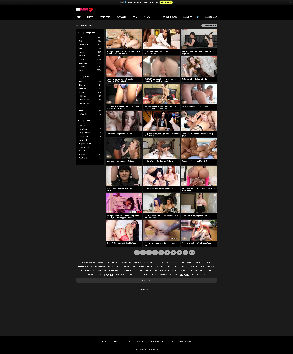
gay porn (210, 267)
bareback (120, 275)
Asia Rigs (90, 125)
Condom (90, 67)
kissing (182, 271)
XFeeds (90, 110)
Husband (90, 52)
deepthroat (126, 271)
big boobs (170, 263)
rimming (183, 267)
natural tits (87, 271)
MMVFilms (90, 89)
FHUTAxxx (90, 96)
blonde (137, 263)
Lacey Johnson (90, 133)
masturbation (98, 267)
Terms (128, 342)
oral (138, 275)
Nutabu (90, 92)
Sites (135, 17)
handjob (148, 263)
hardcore (101, 271)
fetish (203, 275)
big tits (180, 263)
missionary (83, 267)
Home (78, 17)
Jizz (90, 37)
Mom (90, 70)
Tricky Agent (90, 85)
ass (202, 267)
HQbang (143, 349)
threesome (90, 275)
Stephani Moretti (90, 144)
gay (155, 271)
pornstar (173, 275)
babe (174, 271)
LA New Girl (90, 114)
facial (111, 267)
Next (192, 252)
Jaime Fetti (90, 140)
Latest (90, 17)
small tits (172, 267)
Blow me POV (90, 103)
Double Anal (90, 45)
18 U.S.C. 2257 (185, 342)
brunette (126, 263)
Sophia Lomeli (90, 147)
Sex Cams (211, 17)
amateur (192, 271)
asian (189, 263)
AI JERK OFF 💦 (191, 17)
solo (201, 271)
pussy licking (129, 267)
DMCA (172, 342)
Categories (121, 17)
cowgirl (160, 267)
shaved (101, 262)
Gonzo (90, 59)
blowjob (113, 271)
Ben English (90, 158)
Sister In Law (90, 63)
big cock (184, 275)
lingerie (207, 263)
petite (150, 267)
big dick (159, 263)
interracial (164, 271)
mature (198, 262)
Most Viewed (105, 17)
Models (147, 17)
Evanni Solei (90, 136)
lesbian (194, 275)
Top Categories (88, 32)
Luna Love (90, 107)
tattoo (138, 271)
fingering (194, 267)
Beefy (90, 48)
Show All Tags (147, 280)
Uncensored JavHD (167, 17)
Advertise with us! (156, 342)
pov (99, 275)
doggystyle (113, 263)
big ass (163, 275)
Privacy (140, 342)
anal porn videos (150, 275)
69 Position (90, 56)
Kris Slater (90, 151)
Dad (90, 41)
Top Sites (85, 76)
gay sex (148, 271)
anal (208, 271)
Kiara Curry (90, 129)
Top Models (86, 120)
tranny (141, 267)
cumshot (108, 275)
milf (119, 267)
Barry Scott (90, 154)
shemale (130, 275)
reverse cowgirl (88, 263)
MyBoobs (90, 81)
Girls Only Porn (90, 100)
